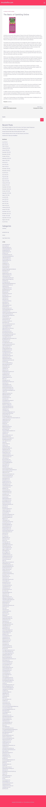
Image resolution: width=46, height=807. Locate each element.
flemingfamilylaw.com (6, 764)
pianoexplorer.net (5, 710)
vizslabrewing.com (6, 373)
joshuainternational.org (7, 645)
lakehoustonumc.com (6, 640)
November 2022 (5, 213)
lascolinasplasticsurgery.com (8, 680)
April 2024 (4, 178)
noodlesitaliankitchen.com (7, 285)
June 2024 (4, 174)
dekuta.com (4, 697)
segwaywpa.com (5, 621)
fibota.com (4, 725)
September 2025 (5, 158)
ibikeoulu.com (5, 518)
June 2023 (4, 199)
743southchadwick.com (7, 345)
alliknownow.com (5, 472)
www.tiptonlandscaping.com (8, 687)
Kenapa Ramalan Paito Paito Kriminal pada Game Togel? (13, 131)
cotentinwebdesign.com (7, 325)
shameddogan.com (6, 627)
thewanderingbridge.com (7, 524)
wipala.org (4, 442)
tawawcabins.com (6, 365)
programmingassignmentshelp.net (9, 269)
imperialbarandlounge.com (7, 355)
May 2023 (4, 201)
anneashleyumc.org (6, 666)
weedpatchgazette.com (7, 377)
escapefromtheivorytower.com (8, 344)
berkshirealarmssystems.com (8, 371)
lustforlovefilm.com (6, 495)
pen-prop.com (5, 648)
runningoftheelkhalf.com (7, 654)
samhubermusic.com (6, 787)
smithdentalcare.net (6, 784)
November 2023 (5, 189)
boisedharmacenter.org (6, 439)
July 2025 (4, 162)
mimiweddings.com (6, 781)
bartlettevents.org (6, 319)
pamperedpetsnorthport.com (8, 381)
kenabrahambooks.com (7, 491)
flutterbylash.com (5, 754)
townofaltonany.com (6, 559)
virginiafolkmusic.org (6, 419)
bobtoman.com (5, 299)
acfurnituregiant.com (6, 259)
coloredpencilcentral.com (7, 352)
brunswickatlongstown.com (7, 530)
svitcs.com (4, 608)
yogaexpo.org (5, 433)
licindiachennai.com (6, 250)
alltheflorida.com (5, 743)
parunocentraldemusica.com (8, 728)
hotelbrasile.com (5, 316)
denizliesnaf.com (5, 603)
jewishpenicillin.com (6, 414)
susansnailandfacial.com (7, 647)
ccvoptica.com (5, 690)
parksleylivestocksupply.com (8, 437)
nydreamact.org (5, 286)
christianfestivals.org (6, 546)
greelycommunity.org (6, 502)
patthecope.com (5, 606)
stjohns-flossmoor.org (6, 569)
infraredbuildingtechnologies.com (9, 334)
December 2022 (5, 211)
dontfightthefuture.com (7, 349)
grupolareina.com (5, 322)
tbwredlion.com (5, 733)
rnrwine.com (4, 765)
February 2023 (5, 207)
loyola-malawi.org (6, 443)
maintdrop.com (5, 298)
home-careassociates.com (7, 435)
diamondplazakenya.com (7, 732)
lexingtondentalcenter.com (7, 407)
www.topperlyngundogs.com (8, 653)
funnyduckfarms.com (6, 756)
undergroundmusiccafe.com (7, 785)
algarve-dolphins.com (6, 549)
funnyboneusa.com (6, 570)
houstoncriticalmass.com (7, 468)
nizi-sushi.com (5, 534)
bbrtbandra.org (5, 292)
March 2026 (4, 146)
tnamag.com (4, 615)
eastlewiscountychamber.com (8, 474)
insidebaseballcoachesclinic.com (8, 745)
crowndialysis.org (5, 410)
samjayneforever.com (6, 741)
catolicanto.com (5, 425)
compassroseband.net (6, 611)
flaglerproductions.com (7, 482)
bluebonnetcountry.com (7, 293)
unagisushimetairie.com (7, 287)
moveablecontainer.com (7, 321)
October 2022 (5, 215)
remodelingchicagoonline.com (8, 684)
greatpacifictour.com (6, 582)
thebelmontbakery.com (7, 274)
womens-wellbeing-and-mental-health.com (11, 417)
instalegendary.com (6, 282)
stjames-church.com (6, 510)
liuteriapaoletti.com (6, 563)
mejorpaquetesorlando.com (7, 388)
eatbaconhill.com (5, 267)
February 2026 (5, 148)
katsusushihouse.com (6, 501)
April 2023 (4, 203)
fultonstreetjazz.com (6, 318)
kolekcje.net (4, 423)
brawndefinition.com (6, 484)
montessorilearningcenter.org (8, 738)
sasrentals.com (5, 399)
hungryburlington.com (6, 528)
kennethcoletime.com (6, 527)
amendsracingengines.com (7, 661)
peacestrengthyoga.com (7, 657)
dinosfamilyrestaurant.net (7, 332)
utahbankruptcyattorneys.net (8, 360)
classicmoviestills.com (6, 456)
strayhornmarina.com (6, 481)
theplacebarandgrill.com (7, 592)
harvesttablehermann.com (7, 335)
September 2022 (5, 217)
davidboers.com (5, 634)
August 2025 (5, 160)
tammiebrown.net (6, 539)
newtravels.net (5, 272)
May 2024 (4, 176)
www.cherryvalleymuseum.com (8, 323)
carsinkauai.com (5, 746)
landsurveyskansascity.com (7, 667)
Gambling (10, 101)
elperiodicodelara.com (6, 247)
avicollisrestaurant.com (7, 589)
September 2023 (5, 193)
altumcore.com (5, 612)
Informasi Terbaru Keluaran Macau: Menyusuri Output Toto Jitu (15, 129)
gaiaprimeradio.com (6, 537)
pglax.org (4, 560)
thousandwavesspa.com (7, 585)
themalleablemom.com (7, 526)
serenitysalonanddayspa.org (7, 256)
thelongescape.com (6, 541)
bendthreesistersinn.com (7, 567)
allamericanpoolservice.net (7, 413)
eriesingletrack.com (6, 380)
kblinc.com (4, 378)
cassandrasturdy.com (6, 453)
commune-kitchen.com (6, 492)
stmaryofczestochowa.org (7, 521)
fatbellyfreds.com (6, 720)
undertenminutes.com (6, 260)
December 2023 (5, 187)
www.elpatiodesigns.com (7, 722)
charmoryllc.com (5, 465)
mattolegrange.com (6, 543)
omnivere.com (5, 261)
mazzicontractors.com (6, 715)
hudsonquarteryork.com (7, 723)
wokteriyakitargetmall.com (7, 406)
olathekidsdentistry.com (7, 386)
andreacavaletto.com (6, 436)
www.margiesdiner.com (7, 674)
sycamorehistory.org (6, 703)
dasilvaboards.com (6, 478)
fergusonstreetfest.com (7, 739)
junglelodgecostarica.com (7, 544)
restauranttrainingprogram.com (8, 412)
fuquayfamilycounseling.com (8, 768)
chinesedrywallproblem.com (8, 566)
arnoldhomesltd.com (6, 351)
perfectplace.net (5, 429)
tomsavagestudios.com (7, 416)
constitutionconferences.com (8, 605)
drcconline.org (5, 590)
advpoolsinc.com (5, 595)
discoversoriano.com (6, 459)
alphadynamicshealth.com (7, 752)
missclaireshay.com (6, 244)
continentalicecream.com (7, 485)
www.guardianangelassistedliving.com (9, 729)
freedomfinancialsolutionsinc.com (9, 658)
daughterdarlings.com (6, 251)
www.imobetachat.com (7, 635)
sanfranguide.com (5, 463)
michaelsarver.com (6, 401)
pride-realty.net (5, 751)
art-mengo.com (5, 536)
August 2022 (5, 219)
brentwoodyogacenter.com (7, 686)
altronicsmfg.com (5, 266)
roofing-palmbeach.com (7, 348)
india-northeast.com (6, 347)
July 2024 (4, 172)
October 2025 (5, 156)
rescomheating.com (6, 780)
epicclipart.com (5, 295)
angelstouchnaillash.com (7, 393)
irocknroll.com (5, 361)
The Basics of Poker (38, 107)
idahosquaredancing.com (7, 364)
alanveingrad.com (5, 550)
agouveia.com (5, 769)
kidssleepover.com (6, 270)
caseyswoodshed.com (6, 601)
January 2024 (5, 185)
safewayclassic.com (6, 276)
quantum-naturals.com (7, 736)
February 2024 (5, 182)
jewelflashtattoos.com (7, 289)
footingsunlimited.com (7, 670)
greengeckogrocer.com (6, 403)
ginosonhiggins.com (6, 552)
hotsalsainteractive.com (7, 254)
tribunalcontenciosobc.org (7, 475)
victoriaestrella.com (6, 583)
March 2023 (4, 205)
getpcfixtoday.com (6, 290)
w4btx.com (4, 391)
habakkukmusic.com (6, 641)
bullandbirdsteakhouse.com (7, 679)
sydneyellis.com (5, 409)
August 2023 (5, 195)
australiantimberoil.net (7, 331)
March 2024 (4, 180)
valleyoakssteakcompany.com (8, 599)
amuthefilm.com (5, 494)
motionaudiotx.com (6, 777)
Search (3, 116)
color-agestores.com (6, 440)
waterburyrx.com (5, 593)
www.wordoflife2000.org (7, 362)
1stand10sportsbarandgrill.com (8, 390)
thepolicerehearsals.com (7, 471)
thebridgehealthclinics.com (7, 624)
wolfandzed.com (5, 696)
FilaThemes (32, 802)
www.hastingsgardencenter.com (8, 709)
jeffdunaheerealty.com (7, 655)
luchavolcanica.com (6, 576)
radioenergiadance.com (6, 305)
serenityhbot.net (5, 644)
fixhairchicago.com (6, 602)
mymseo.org (4, 772)
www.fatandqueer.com (6, 664)
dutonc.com (4, 540)
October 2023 (5, 191)
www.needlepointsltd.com (7, 677)
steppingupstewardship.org (7, 689)
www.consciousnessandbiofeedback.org (10, 706)
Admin (13, 11)
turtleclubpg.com (5, 580)
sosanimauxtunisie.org (6, 300)
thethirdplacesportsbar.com (7, 716)
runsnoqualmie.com (6, 671)
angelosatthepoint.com (7, 596)
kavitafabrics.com (5, 575)
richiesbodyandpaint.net (7, 248)
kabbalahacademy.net (6, 394)
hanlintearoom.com (6, 755)
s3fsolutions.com (5, 341)
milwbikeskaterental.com (7, 556)
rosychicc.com (5, 445)
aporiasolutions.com (6, 619)
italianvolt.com (5, 370)
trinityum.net (5, 713)
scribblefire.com (5, 432)
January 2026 (5, 150)
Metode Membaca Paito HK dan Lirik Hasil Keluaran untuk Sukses (15, 133)
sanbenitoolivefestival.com (7, 455)
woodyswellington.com (7, 719)
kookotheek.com (5, 306)
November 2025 (5, 154)
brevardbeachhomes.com (7, 342)
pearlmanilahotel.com (6, 296)
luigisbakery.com (5, 693)
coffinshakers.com (6, 520)
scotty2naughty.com (6, 511)
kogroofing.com (5, 302)
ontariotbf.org (5, 280)
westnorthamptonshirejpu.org (8, 315)
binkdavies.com (5, 488)
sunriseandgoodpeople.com (7, 565)
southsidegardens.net (6, 712)
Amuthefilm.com (7, 2)
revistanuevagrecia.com (7, 508)
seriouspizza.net (5, 609)
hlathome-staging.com (7, 404)
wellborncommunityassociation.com (9, 312)
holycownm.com (5, 577)
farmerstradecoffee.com (7, 631)
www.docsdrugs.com (6, 673)
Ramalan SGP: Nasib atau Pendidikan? (9, 135)
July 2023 (4, 197)
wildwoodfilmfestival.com (7, 313)
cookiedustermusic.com (7, 572)
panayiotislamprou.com (7, 308)
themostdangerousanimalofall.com (9, 469)
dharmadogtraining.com (7, 775)
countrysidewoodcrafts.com (8, 277)
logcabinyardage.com (6, 632)
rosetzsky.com (5, 505)
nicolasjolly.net (5, 497)
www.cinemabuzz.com (6, 699)
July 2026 (4, 142)
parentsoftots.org (6, 628)
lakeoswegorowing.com (7, 767)
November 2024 (5, 170)
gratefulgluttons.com (6, 450)
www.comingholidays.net (7, 462)
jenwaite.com (5, 758)
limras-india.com (5, 246)
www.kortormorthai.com (7, 663)
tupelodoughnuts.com (6, 384)
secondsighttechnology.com (8, 400)
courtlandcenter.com (6, 586)
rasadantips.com (5, 263)
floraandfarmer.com (6, 339)
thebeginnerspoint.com (7, 461)
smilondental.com (6, 396)
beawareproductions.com (7, 515)
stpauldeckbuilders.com (7, 668)
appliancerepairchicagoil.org (7, 279)
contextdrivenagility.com (7, 517)
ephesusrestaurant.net (6, 717)
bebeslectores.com (6, 329)
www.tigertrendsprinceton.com (8, 650)
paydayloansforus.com (6, 273)
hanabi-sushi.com (5, 694)
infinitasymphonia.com (6, 498)
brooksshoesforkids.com (7, 616)
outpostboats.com (6, 446)
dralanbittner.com (5, 374)
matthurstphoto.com (6, 742)
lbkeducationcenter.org (7, 426)
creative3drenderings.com (7, 629)
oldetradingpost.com (6, 326)
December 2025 (5, 152)
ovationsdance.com (6, 420)
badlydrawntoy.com (6, 638)
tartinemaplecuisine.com (7, 531)
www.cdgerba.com (6, 726)
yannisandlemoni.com (6, 375)
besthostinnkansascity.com (7, 782)
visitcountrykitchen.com (7, 547)
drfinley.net (4, 762)
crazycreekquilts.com (6, 487)
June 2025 (4, 164)
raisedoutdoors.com (6, 357)
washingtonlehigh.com (6, 692)
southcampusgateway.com (7, 309)
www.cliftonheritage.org (7, 681)
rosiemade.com (5, 383)
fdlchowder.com (5, 676)
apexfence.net (5, 788)
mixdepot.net (5, 700)
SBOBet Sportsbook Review (9, 107)
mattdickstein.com (6, 637)
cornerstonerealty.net (6, 704)
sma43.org (4, 683)
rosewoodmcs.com (6, 702)
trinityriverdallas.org (6, 427)
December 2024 (5, 168)
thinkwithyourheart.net (7, 358)
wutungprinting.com (6, 553)
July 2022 (4, 221)
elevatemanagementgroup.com (8, 759)
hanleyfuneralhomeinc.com (7, 387)
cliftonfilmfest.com (6, 354)
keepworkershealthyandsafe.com (9, 283)
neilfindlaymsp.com (6, 588)
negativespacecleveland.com (8, 562)
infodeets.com (5, 253)
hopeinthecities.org (6, 449)
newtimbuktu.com (6, 264)
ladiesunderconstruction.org (7, 328)
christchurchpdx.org (6, 489)
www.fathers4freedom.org (7, 651)
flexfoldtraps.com (6, 660)
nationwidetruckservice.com (7, 579)
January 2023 (5, 209)
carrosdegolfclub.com (6, 336)
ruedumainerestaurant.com (7, 504)
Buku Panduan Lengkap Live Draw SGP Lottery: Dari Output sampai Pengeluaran (18, 127)
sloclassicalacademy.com (7, 476)
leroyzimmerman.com (6, 761)
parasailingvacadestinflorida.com (8, 749)
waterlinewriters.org (6, 625)
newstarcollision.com (6, 397)
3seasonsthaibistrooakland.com (8, 430)
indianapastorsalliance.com (7, 598)
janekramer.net (5, 533)
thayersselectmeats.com (7, 618)
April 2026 (4, 144)
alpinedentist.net (5, 303)
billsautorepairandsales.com (8, 735)
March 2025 (4, 166)
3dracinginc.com (5, 466)
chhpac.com (4, 774)
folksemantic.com (6, 367)
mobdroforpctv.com (6, 452)
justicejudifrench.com (6, 523)
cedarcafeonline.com (6, 257)
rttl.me (3, 778)
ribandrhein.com (5, 422)
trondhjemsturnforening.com (8, 730)
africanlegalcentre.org (6, 500)
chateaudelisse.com (6, 310)
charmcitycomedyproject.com (8, 514)
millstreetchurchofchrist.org (8, 748)
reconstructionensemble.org (8, 573)
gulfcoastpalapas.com (6, 622)
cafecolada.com (5, 458)
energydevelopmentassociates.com (9, 338)
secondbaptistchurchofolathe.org (9, 771)
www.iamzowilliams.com (7, 707)
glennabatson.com (6, 479)
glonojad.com (5, 507)
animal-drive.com (5, 614)
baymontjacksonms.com (7, 557)
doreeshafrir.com (5, 513)
